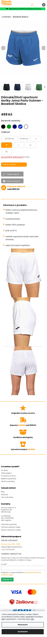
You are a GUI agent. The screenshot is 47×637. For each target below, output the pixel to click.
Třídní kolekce (6, 473)
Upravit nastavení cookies (11, 530)
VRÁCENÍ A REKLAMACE (9, 540)
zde (32, 619)
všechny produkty (8, 481)
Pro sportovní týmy (8, 476)
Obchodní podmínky (9, 524)
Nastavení (23, 624)
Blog (2, 492)
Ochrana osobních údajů (10, 527)
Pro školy (4, 470)
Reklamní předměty (8, 479)
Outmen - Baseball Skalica (15, 17)
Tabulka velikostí (13, 174)
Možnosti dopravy (13, 181)
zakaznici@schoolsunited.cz (11, 547)
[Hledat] (32, 5)
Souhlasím (23, 631)
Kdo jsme (4, 495)
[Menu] (44, 5)
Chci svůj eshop (7, 497)
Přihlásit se (7, 579)
